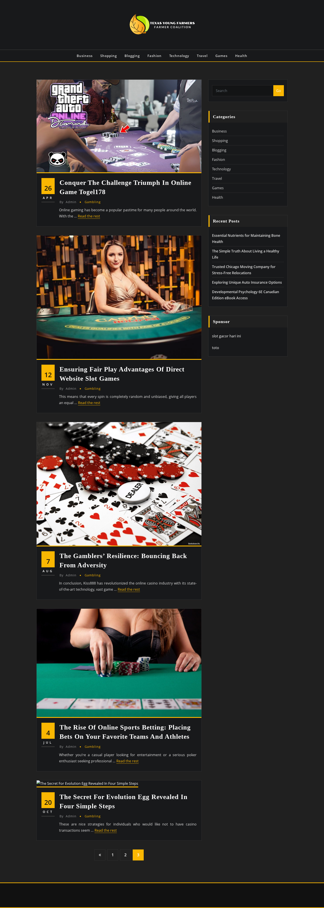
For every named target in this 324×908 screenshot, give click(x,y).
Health (241, 55)
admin (68, 202)
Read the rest (89, 216)
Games (221, 55)
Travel (202, 55)
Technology (179, 55)
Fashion (154, 55)
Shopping (108, 55)
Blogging (132, 55)
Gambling (93, 202)
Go (278, 90)
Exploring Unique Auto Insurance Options (247, 282)
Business (85, 55)
